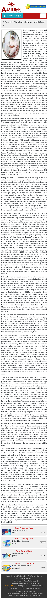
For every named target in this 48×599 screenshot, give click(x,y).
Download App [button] (13, 16)
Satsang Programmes (18, 583)
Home (8, 576)
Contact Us (33, 583)
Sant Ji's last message (24, 578)
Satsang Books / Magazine (30, 588)
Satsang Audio (35, 586)
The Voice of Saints (35, 576)
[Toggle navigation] (43, 15)
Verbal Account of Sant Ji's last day (23, 581)
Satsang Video (22, 586)
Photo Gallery (13, 588)
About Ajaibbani (19, 576)
